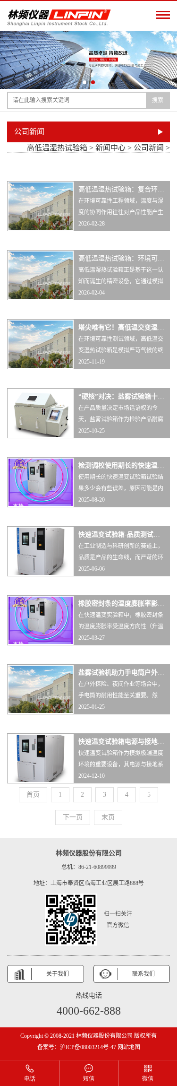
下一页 (73, 817)
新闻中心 (110, 148)
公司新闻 (149, 148)
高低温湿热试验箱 (57, 148)
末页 (108, 817)
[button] (84, 82)
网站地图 (128, 1047)
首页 (33, 794)
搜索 (157, 100)
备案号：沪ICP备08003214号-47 (76, 1047)
